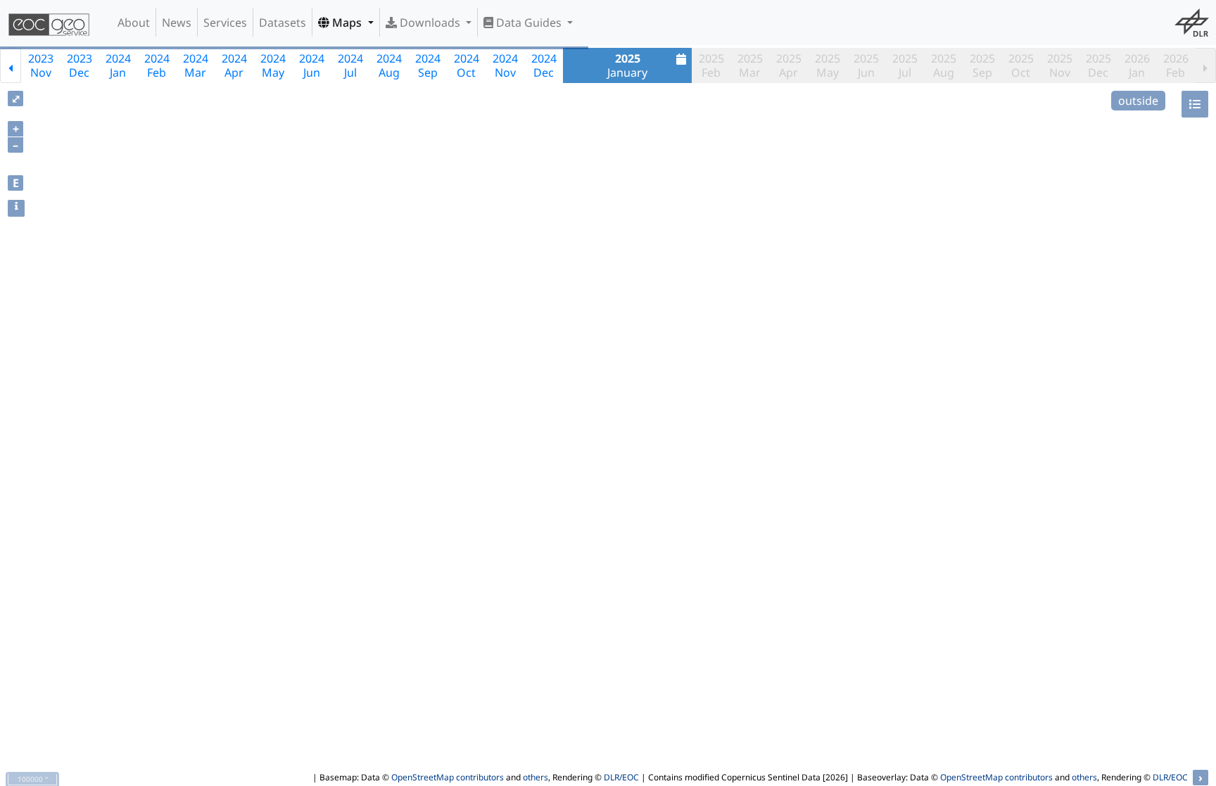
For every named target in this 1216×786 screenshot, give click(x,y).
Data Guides (528, 22)
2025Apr (789, 65)
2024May (273, 65)
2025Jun (866, 65)
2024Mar (195, 65)
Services (225, 22)
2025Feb (711, 65)
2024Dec (544, 65)
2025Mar (750, 65)
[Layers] (1195, 104)
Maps (347, 22)
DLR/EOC (621, 777)
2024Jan (118, 65)
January (627, 65)
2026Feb (1176, 65)
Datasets (282, 22)
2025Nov (1059, 65)
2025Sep (982, 65)
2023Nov (40, 65)
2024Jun (311, 65)
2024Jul (350, 65)
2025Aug (943, 65)
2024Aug (389, 65)
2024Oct (466, 65)
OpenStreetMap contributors (447, 777)
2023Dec (79, 65)
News (176, 22)
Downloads (430, 22)
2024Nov (505, 65)
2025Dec (1098, 65)
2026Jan (1137, 65)
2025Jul (905, 65)
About (134, 22)
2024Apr (234, 65)
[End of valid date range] (1205, 65)
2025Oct (1021, 65)
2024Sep (428, 65)
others (535, 777)
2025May (827, 65)
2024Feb (157, 65)
